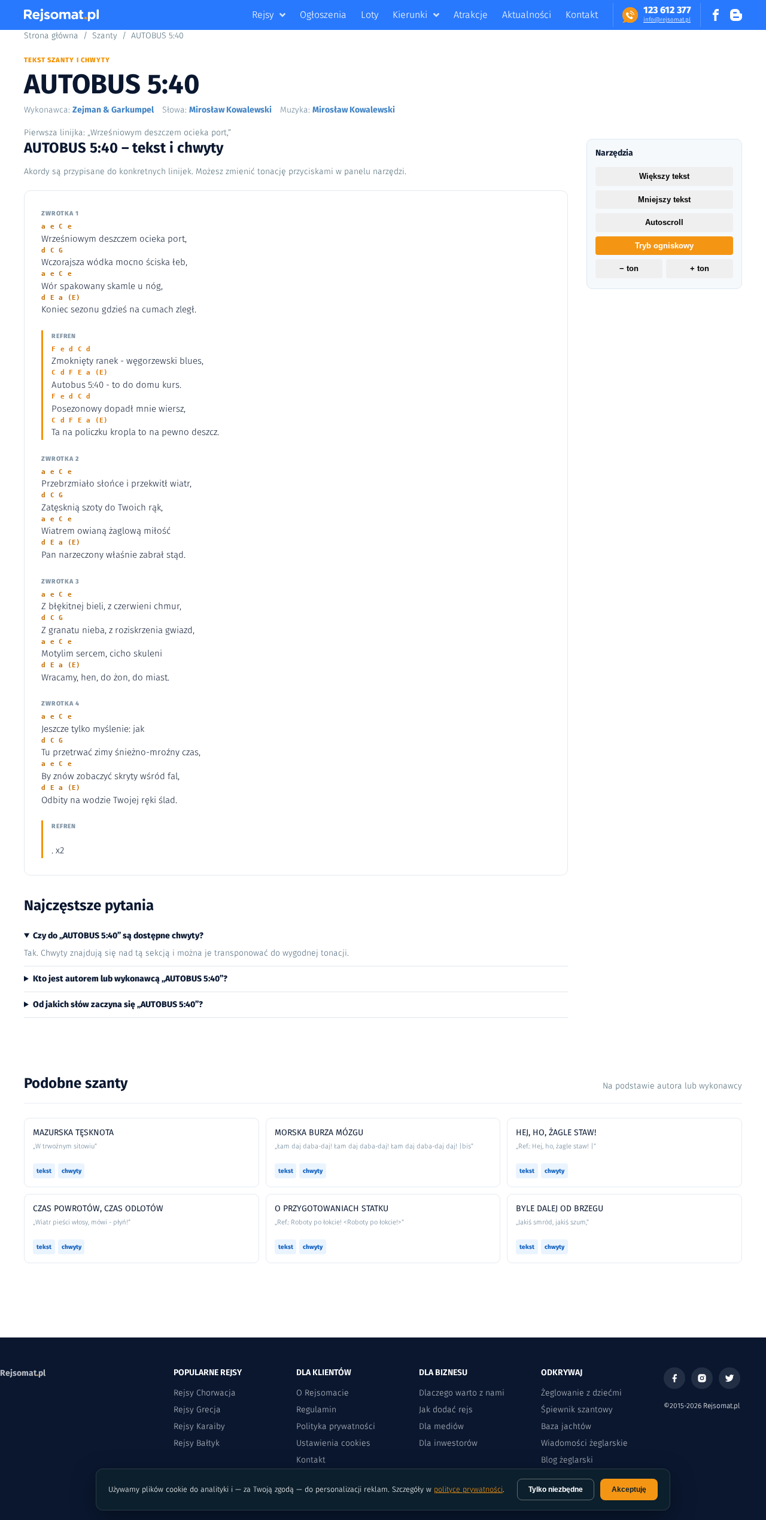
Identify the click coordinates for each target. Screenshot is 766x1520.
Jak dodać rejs (446, 1410)
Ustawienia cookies (333, 1443)
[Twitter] (729, 1378)
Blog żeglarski (567, 1460)
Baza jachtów (566, 1426)
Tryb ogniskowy (664, 245)
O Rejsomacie (322, 1393)
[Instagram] (702, 1378)
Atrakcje (471, 14)
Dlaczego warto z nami (461, 1393)
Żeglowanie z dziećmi (581, 1393)
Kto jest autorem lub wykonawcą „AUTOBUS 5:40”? (130, 979)
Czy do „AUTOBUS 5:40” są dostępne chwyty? (118, 936)
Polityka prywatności (335, 1426)
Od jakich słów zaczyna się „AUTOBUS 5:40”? (118, 1004)
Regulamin (316, 1410)
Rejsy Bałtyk (197, 1443)
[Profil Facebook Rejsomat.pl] (716, 15)
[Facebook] (674, 1378)
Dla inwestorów (448, 1443)
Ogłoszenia (323, 14)
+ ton (699, 269)
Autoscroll (664, 222)
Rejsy (262, 14)
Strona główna (51, 36)
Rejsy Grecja (197, 1410)
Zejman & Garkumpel (113, 110)
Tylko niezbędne (555, 1489)
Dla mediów (441, 1426)
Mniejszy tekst (664, 199)
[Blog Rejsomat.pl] (736, 15)
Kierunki (410, 14)
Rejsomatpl (22, 1373)
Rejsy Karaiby (199, 1426)
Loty (369, 14)
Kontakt (582, 14)
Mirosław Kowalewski (230, 110)
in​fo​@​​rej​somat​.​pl (667, 19)
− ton (629, 269)
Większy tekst (664, 176)
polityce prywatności (468, 1489)
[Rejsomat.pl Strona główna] (61, 15)
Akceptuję (629, 1489)
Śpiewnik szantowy (577, 1410)
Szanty (104, 36)
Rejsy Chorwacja (205, 1393)
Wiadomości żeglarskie (584, 1443)
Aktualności (526, 14)
